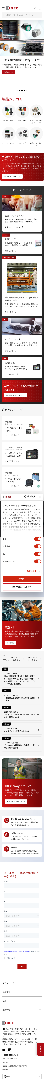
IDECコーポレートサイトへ (16, 801)
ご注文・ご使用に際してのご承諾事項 (14, 1066)
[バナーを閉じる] (40, 497)
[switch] (37, 546)
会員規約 (5, 1070)
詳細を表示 (32, 571)
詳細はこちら (8, 72)
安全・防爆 (22, 121)
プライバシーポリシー (9, 1059)
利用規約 (5, 1062)
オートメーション (8, 143)
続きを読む (10, 643)
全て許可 (22, 579)
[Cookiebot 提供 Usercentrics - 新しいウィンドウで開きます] (26, 497)
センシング (22, 143)
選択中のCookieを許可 (21, 587)
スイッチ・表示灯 (8, 121)
